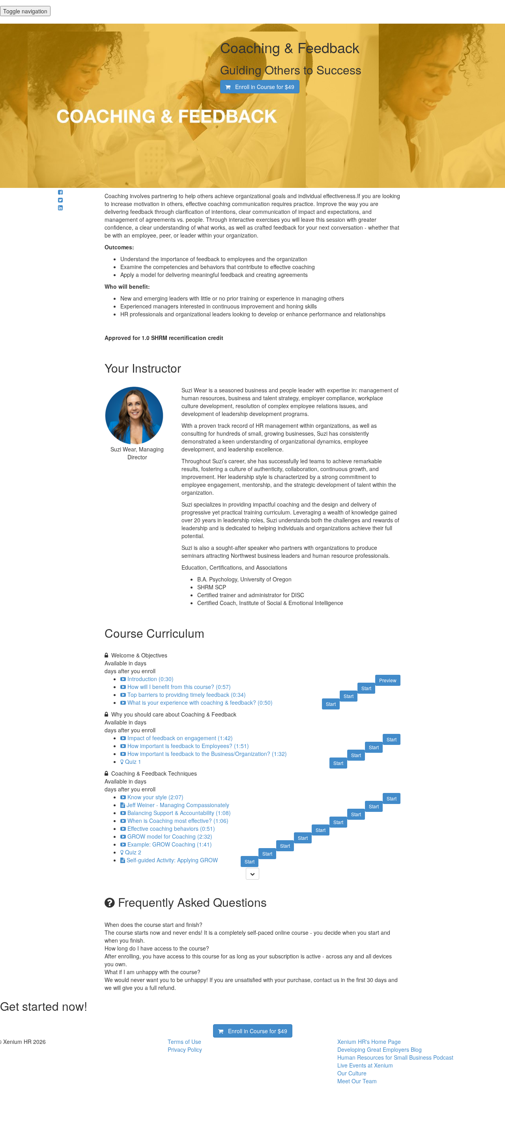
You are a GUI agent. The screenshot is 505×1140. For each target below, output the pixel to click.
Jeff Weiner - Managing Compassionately (178, 805)
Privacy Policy (185, 1049)
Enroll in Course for (262, 87)
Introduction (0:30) (150, 679)
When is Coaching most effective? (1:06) (177, 820)
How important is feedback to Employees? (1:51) (188, 746)
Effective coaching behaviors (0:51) (171, 828)
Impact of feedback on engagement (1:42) (180, 738)
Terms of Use (184, 1041)
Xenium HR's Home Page (369, 1041)
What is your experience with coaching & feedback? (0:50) (200, 702)
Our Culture (352, 1073)
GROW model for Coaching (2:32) (169, 836)
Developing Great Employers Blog (379, 1049)
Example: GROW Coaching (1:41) (169, 844)
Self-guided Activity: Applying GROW (172, 860)
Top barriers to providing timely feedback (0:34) (186, 694)
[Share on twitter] (60, 200)
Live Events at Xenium (365, 1065)
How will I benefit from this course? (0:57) (179, 687)
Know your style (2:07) (155, 797)
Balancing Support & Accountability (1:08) (179, 813)
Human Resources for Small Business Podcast (395, 1057)
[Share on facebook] (60, 192)
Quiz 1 (133, 761)
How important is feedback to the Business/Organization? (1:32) (207, 754)
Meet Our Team (357, 1081)
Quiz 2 (133, 852)
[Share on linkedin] (60, 208)
